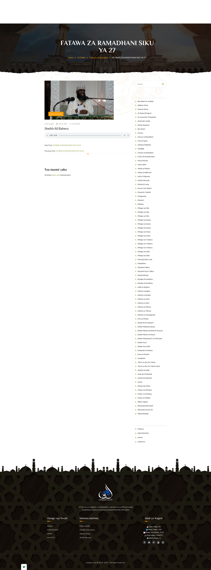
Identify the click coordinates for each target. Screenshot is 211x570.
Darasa (140, 133)
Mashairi (141, 200)
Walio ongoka (143, 402)
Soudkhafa (141, 358)
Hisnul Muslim (143, 161)
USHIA (140, 437)
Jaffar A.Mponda (144, 176)
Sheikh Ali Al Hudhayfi (145, 323)
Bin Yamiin (141, 129)
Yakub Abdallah (143, 414)
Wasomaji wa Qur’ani (145, 410)
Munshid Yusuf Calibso (146, 271)
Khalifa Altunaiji (143, 180)
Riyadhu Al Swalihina (145, 279)
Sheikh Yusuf (142, 342)
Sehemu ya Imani (144, 299)
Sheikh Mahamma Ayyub (146, 327)
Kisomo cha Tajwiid (144, 188)
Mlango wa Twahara (145, 240)
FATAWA (81, 58)
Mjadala (141, 204)
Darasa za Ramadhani (145, 137)
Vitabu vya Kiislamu (145, 390)
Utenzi (140, 382)
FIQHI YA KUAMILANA (146, 157)
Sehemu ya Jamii (143, 303)
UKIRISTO (141, 442)
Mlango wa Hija (143, 208)
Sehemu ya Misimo (144, 307)
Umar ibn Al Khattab (145, 374)
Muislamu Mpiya (144, 267)
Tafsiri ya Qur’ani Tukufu (147, 362)
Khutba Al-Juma (143, 184)
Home (71, 58)
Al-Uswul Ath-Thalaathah (147, 117)
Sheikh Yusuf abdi (144, 346)
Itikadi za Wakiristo (145, 172)
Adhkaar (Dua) (143, 105)
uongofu (51, 124)
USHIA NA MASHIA (145, 378)
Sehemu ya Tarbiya (144, 311)
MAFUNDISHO (143, 433)
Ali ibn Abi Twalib (144, 121)
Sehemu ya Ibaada (144, 295)
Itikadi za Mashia (144, 168)
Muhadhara (142, 263)
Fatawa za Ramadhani (98, 58)
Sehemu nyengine (144, 291)
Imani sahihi (142, 165)
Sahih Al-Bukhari (144, 287)
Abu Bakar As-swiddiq (145, 101)
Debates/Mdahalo (144, 145)
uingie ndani (55, 175)
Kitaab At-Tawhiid (144, 192)
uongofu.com (91, 563)
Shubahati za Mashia (145, 350)
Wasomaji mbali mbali (145, 406)
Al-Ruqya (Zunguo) (144, 113)
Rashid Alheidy (143, 275)
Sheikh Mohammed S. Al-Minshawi (150, 338)
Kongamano (142, 196)
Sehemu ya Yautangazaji (146, 315)
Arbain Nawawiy (143, 125)
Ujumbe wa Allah (143, 370)
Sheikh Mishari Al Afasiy (146, 335)
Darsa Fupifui (143, 141)
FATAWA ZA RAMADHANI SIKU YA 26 (70, 151)
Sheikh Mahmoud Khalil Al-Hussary (150, 331)
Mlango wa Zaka (144, 251)
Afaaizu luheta (143, 109)
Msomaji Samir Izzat (145, 259)
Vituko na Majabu (144, 398)
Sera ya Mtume (143, 319)
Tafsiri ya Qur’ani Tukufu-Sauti (149, 366)
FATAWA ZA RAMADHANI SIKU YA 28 (67, 145)
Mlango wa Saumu (144, 220)
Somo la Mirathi (143, 354)
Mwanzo (141, 429)
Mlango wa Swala (144, 232)
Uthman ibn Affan (144, 386)
